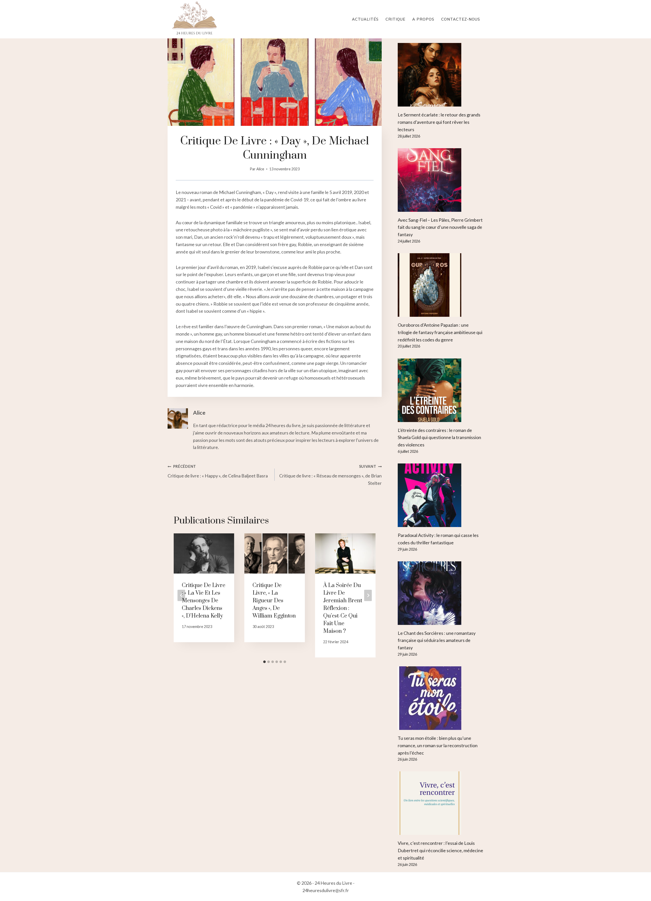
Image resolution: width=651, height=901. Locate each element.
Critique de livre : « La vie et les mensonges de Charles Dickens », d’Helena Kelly (203, 600)
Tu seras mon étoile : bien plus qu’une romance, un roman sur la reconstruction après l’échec (438, 745)
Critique (395, 19)
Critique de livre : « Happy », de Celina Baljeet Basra (218, 471)
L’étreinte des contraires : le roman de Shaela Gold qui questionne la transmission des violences (439, 437)
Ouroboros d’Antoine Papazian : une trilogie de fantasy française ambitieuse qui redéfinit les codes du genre (440, 332)
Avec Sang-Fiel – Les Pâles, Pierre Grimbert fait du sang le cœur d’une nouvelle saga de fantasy (440, 227)
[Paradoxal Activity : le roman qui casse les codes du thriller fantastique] (440, 495)
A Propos (423, 19)
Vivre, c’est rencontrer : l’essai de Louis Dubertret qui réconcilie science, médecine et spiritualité (440, 850)
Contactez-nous (460, 19)
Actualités (365, 19)
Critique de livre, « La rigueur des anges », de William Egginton (274, 600)
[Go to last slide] (181, 595)
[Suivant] (368, 595)
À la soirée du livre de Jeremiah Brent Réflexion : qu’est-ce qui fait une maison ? (342, 608)
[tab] (264, 661)
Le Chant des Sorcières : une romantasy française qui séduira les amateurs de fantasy (437, 640)
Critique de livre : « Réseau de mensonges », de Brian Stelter (330, 475)
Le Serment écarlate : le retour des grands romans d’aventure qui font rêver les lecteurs (439, 122)
